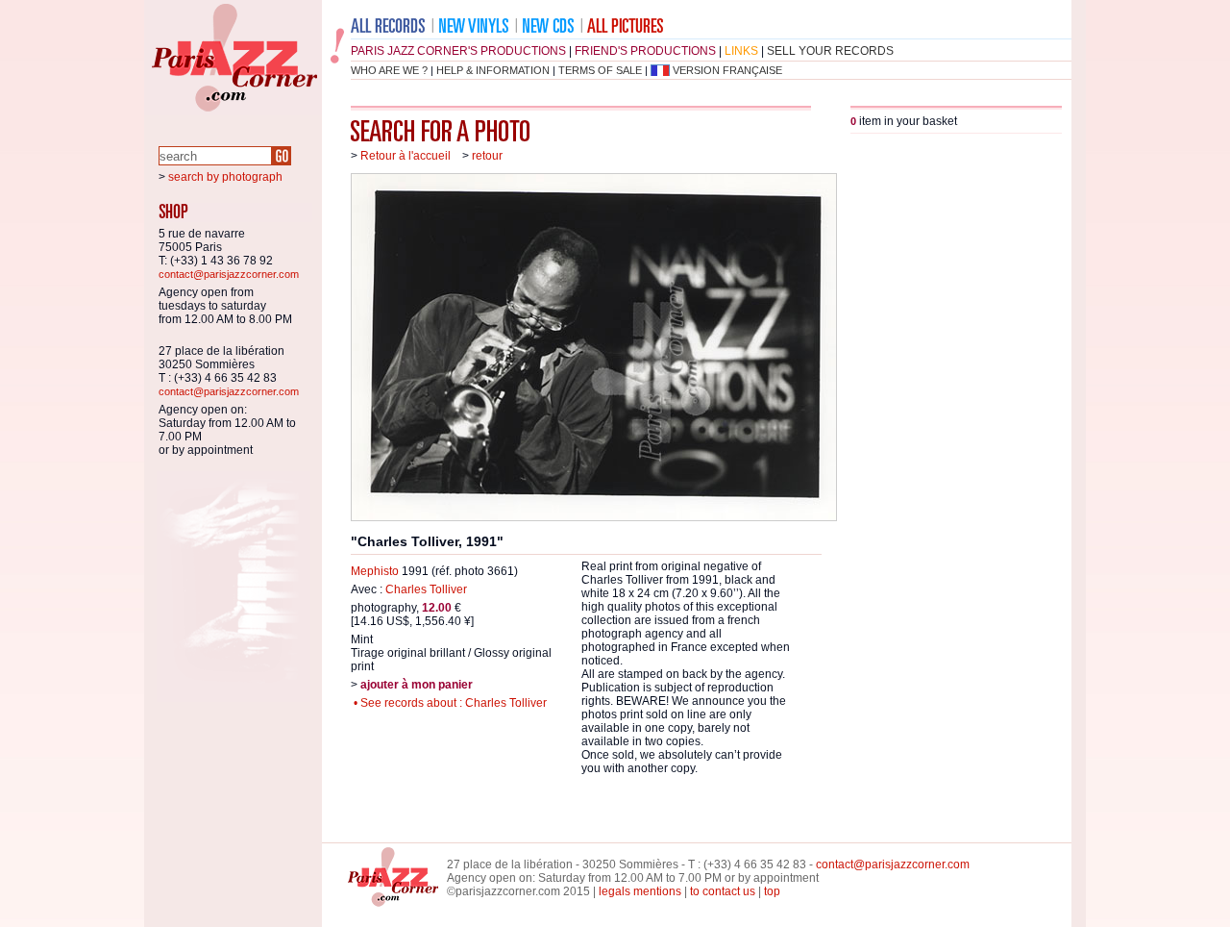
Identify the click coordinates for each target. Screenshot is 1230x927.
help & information (493, 70)
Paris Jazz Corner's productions (458, 51)
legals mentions (640, 891)
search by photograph (225, 177)
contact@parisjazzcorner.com (229, 274)
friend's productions (645, 51)
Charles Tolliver (426, 589)
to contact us (722, 891)
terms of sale (600, 70)
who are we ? (389, 70)
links (741, 51)
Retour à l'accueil (405, 156)
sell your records (830, 51)
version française (727, 70)
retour (487, 156)
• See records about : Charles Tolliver (449, 703)
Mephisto (375, 571)
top (772, 891)
